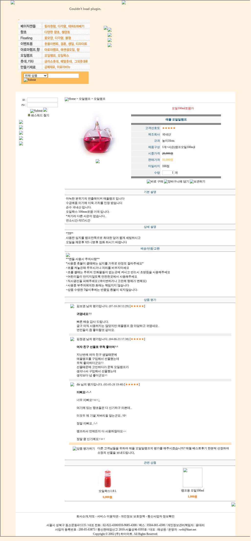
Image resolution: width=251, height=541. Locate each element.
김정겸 (81, 339)
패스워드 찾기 (40, 115)
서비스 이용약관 (107, 516)
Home (72, 98)
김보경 (81, 306)
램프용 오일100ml (192, 490)
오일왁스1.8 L (107, 491)
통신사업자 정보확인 (161, 516)
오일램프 (85, 98)
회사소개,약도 (85, 516)
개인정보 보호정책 (133, 516)
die (78, 384)
